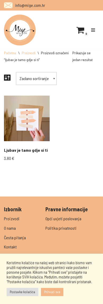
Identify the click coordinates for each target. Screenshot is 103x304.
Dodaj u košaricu (26, 130)
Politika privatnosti (61, 228)
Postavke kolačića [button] (22, 292)
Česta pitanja (15, 237)
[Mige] (20, 30)
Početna (10, 53)
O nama (10, 228)
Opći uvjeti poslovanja (63, 218)
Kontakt (10, 246)
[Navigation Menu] (93, 30)
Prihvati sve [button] (52, 292)
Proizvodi (28, 53)
